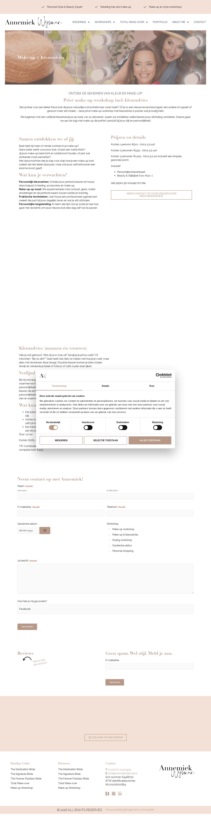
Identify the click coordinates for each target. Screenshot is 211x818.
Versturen (114, 682)
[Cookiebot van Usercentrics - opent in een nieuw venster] (158, 375)
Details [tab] (105, 386)
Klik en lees (39, 660)
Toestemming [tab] (59, 386)
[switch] (88, 427)
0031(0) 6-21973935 (119, 769)
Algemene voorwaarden (140, 809)
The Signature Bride (22, 773)
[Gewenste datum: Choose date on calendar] (44, 530)
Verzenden (27, 626)
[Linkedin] (120, 793)
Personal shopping (122, 550)
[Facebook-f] (107, 793)
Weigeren (61, 440)
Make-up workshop (123, 529)
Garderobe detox (122, 545)
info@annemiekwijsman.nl (122, 773)
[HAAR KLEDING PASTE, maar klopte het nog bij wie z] (70, 717)
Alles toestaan (149, 440)
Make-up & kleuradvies (125, 534)
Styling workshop (122, 540)
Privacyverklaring (115, 809)
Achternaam (112, 490)
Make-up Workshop (22, 787)
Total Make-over (132, 22)
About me (178, 22)
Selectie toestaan (105, 440)
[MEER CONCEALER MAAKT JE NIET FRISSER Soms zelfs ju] (141, 717)
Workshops (103, 22)
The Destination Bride (23, 769)
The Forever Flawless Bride (26, 778)
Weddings (79, 22)
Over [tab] (151, 386)
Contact (200, 22)
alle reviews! (40, 663)
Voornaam (22, 490)
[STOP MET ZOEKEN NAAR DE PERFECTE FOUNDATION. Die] (34, 717)
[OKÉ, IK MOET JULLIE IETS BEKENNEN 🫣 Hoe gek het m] (105, 717)
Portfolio (160, 22)
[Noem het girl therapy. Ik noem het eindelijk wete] (177, 717)
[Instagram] (113, 793)
